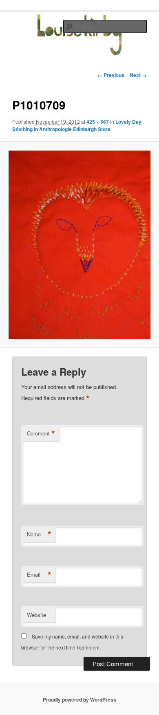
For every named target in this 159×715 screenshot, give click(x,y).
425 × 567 (97, 121)
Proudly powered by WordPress (79, 699)
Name (39, 534)
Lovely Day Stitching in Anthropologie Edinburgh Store (76, 125)
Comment (41, 433)
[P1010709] (79, 245)
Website (36, 615)
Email (39, 574)
